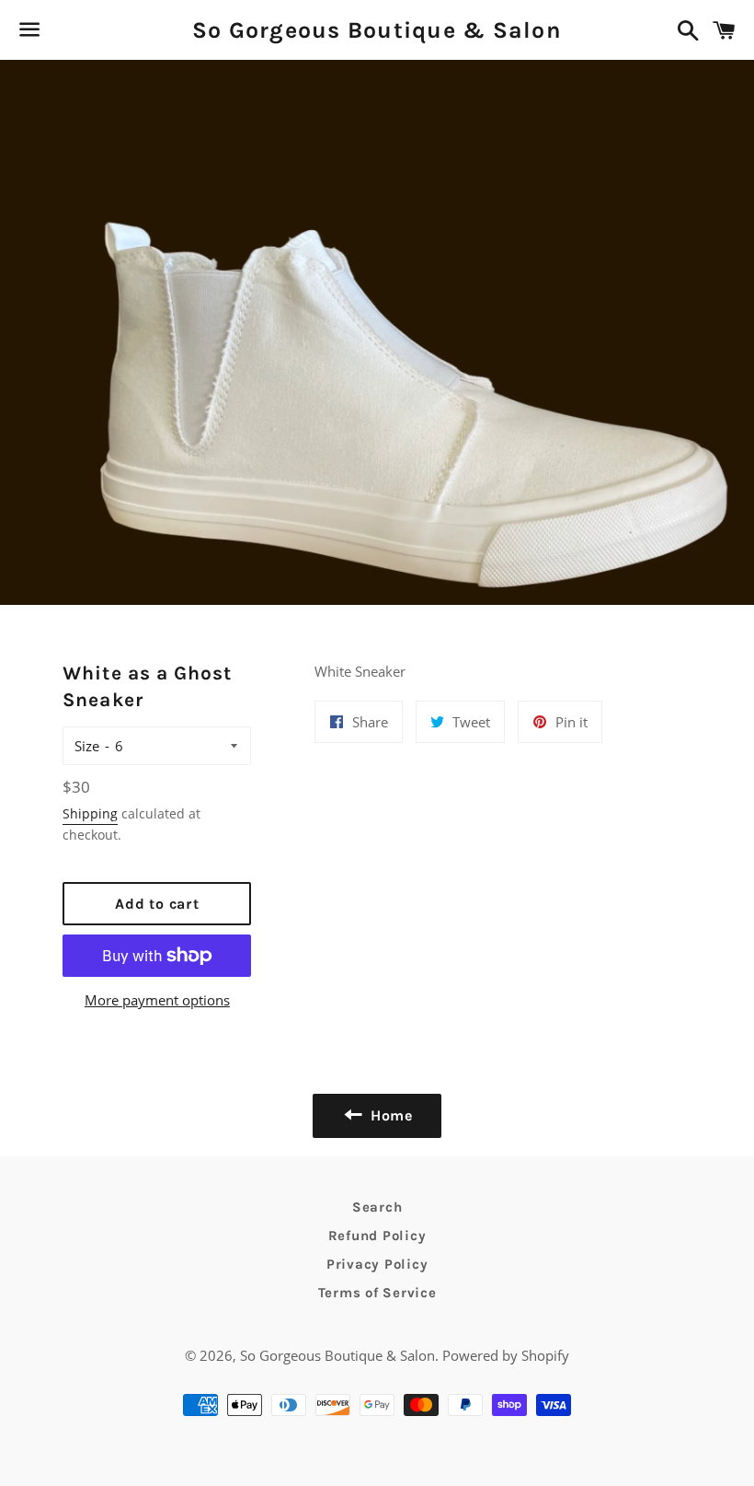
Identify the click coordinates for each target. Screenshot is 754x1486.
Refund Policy (377, 1235)
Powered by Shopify (505, 1355)
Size (86, 746)
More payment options (157, 1000)
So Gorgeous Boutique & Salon (377, 30)
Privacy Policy (377, 1264)
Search (377, 1207)
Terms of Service (377, 1292)
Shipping (90, 813)
